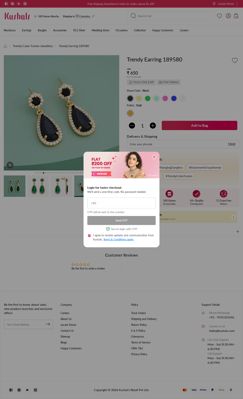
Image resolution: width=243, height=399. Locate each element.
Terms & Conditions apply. (118, 239)
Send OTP (121, 220)
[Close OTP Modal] (154, 157)
